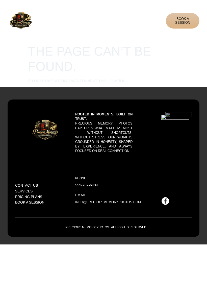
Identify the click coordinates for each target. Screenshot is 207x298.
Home (65, 20)
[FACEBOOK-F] (165, 201)
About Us (81, 20)
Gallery (121, 20)
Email (80, 195)
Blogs (139, 20)
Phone (80, 178)
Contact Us (158, 20)
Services (100, 20)
